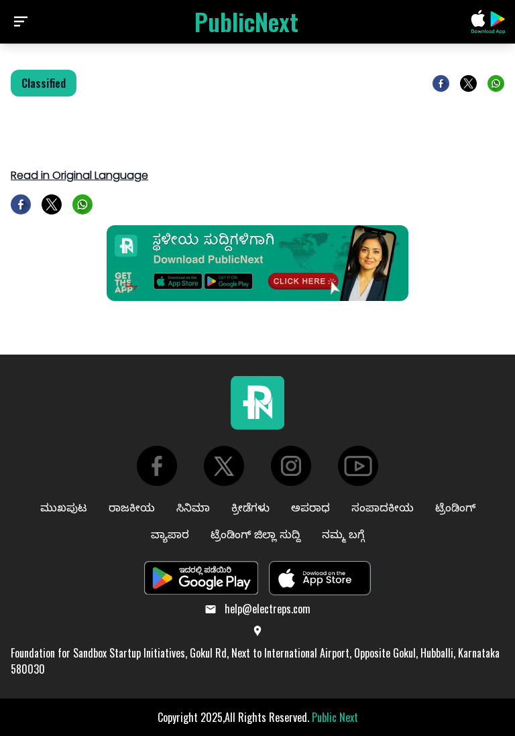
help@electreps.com (267, 609)
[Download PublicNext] (488, 22)
